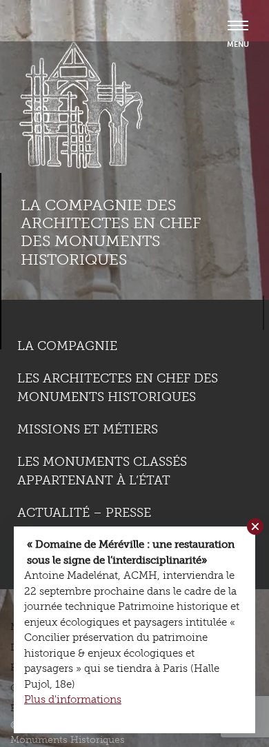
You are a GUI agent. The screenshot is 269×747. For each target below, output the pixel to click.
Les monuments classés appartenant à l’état (102, 471)
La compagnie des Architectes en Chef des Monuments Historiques (111, 232)
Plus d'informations (72, 699)
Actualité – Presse (84, 512)
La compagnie (67, 346)
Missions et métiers (87, 429)
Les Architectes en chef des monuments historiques (117, 388)
